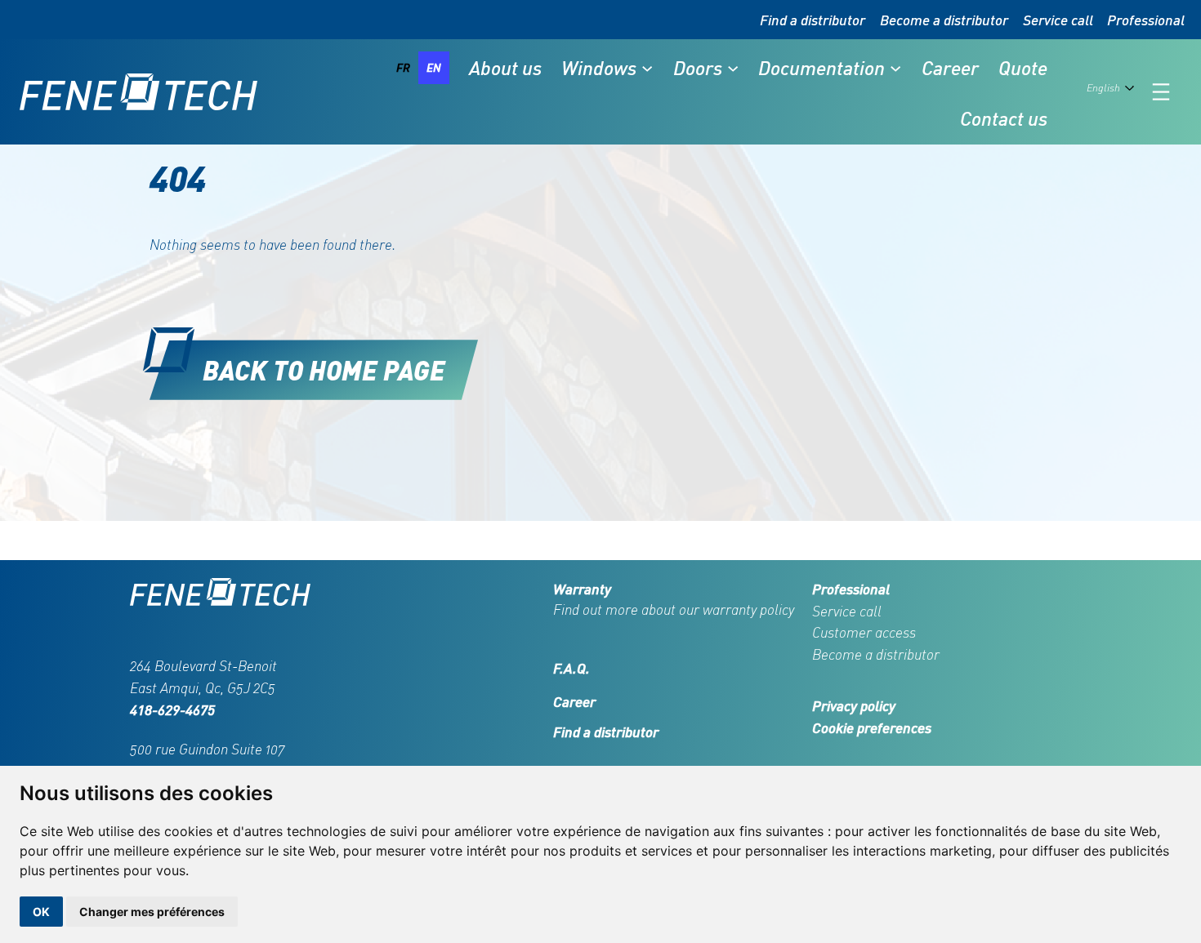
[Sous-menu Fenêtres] (647, 67)
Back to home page (324, 369)
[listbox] (418, 67)
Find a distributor (812, 20)
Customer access (864, 632)
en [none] (433, 67)
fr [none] (403, 67)
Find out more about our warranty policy (673, 609)
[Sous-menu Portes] (733, 67)
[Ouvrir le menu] (1161, 92)
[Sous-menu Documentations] (895, 67)
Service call (1058, 20)
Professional (1146, 20)
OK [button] (41, 912)
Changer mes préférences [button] (152, 912)
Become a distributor (944, 20)
